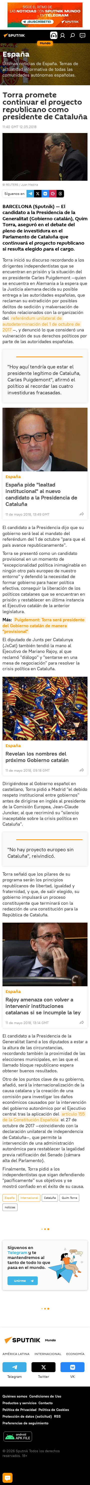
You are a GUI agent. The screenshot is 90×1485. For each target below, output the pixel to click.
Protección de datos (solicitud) (27, 1416)
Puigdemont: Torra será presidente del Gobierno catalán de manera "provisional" (44, 625)
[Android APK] (18, 1437)
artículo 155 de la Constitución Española (44, 1117)
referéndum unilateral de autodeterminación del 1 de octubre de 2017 (41, 324)
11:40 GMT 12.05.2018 (19, 127)
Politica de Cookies (53, 1409)
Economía (75, 1353)
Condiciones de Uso (45, 1396)
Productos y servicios (19, 1403)
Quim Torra (69, 1198)
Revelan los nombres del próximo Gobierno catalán (37, 756)
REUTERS (12, 184)
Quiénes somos (14, 1396)
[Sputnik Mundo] (15, 37)
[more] (82, 514)
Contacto (45, 1403)
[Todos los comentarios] (7, 1478)
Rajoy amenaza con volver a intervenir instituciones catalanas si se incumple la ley (43, 1006)
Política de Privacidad (19, 1409)
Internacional (29, 1198)
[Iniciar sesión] (63, 35)
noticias (10, 1207)
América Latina (16, 1353)
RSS (57, 1416)
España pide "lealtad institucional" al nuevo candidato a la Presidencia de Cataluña (41, 494)
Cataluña (50, 1198)
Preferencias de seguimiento (25, 1423)
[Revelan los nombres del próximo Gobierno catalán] (45, 708)
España (13, 477)
